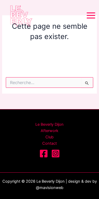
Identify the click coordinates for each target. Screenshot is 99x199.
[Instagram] (55, 153)
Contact (49, 143)
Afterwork (49, 130)
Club (49, 137)
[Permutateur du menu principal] (91, 15)
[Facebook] (43, 153)
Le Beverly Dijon (49, 124)
